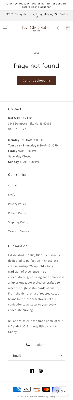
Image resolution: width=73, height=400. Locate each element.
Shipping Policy (18, 222)
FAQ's (11, 194)
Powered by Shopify (46, 396)
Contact (13, 185)
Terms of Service (18, 231)
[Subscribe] (60, 355)
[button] (5, 28)
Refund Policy (17, 213)
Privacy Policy (17, 204)
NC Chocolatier (31, 396)
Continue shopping (36, 80)
